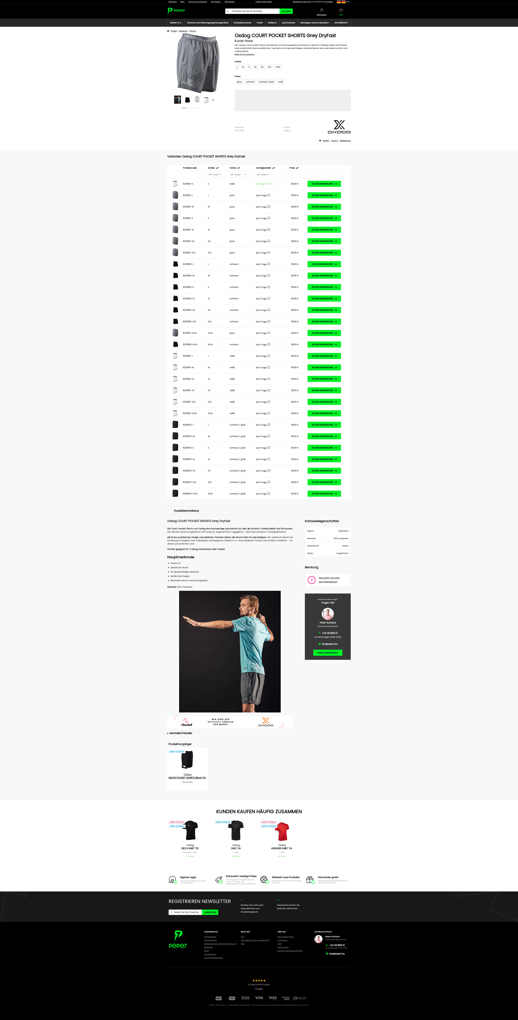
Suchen (286, 11)
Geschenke (230, 1)
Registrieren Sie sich (301, 1)
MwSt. (206, 951)
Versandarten (210, 936)
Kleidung (183, 31)
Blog (182, 1)
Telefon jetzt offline (263, 1)
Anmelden (210, 912)
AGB (279, 944)
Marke (326, 140)
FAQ (242, 936)
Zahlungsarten (210, 940)
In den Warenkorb (322, 184)
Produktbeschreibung (186, 510)
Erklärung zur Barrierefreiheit (290, 951)
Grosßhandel (210, 954)
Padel (174, 31)
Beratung (173, 1)
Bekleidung (345, 140)
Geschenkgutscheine (213, 958)
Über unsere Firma (286, 936)
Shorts (193, 31)
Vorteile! (329, 1)
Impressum (216, 1)
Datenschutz (283, 947)
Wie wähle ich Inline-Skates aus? (255, 940)
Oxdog (287, 130)
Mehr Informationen (244, 54)
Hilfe (243, 944)
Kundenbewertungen (259, 984)
